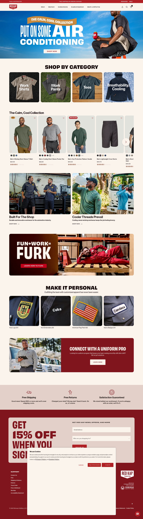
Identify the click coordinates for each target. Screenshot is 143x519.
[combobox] (101, 438)
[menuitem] (42, 7)
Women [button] (51, 7)
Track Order (14, 485)
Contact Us (14, 475)
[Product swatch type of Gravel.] (50, 155)
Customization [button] (77, 7)
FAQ (12, 477)
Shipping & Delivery (16, 480)
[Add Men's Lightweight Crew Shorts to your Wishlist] (121, 118)
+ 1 (53, 155)
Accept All (107, 465)
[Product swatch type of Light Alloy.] (74, 156)
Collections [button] (63, 7)
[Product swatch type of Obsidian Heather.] (11, 156)
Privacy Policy (41, 459)
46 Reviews (108, 164)
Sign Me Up (79, 447)
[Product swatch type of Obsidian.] (72, 156)
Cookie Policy (130, 508)
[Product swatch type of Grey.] (130, 156)
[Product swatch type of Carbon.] (47, 155)
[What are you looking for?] (126, 7)
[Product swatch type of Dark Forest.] (79, 156)
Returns (13, 483)
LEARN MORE (97, 362)
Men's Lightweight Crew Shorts (107, 159)
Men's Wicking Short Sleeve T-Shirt (21, 159)
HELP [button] (130, 1)
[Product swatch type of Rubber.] (77, 156)
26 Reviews (79, 164)
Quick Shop (23, 146)
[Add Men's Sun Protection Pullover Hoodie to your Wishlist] (92, 118)
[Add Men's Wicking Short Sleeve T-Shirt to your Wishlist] (34, 118)
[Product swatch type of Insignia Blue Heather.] (17, 156)
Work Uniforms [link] (93, 7)
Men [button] (43, 7)
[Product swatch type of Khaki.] (103, 155)
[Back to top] (132, 502)
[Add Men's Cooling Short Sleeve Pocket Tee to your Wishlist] (63, 118)
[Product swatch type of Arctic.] (42, 155)
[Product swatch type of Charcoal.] (100, 155)
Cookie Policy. (54, 459)
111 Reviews (50, 164)
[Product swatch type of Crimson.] (45, 155)
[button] (122, 6)
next (126, 142)
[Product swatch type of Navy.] (69, 156)
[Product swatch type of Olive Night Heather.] (14, 156)
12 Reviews (21, 164)
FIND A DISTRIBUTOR (15, 1)
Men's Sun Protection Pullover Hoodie (80, 159)
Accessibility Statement (17, 493)
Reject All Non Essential (94, 465)
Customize (81, 465)
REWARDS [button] (124, 1)
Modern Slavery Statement (118, 508)
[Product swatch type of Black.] (40, 155)
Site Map (13, 490)
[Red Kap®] (13, 7)
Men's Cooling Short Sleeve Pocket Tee (51, 159)
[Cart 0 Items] (131, 7)
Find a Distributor (15, 488)
